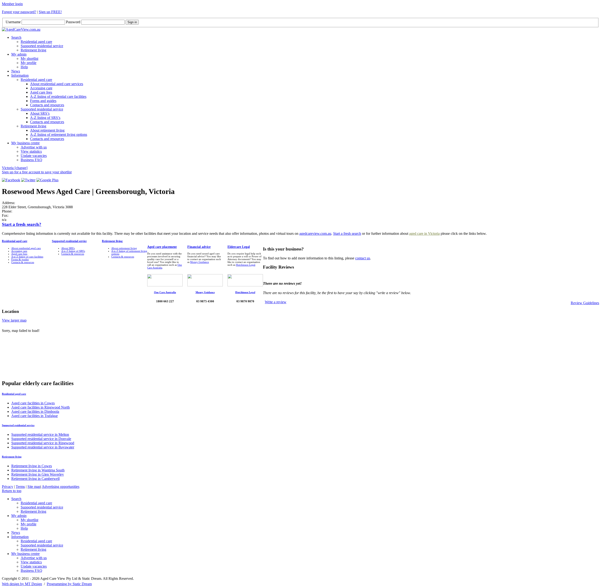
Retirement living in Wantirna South (38, 470)
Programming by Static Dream (69, 584)
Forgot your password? (19, 12)
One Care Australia (165, 292)
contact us (362, 258)
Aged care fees (41, 92)
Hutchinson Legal (245, 264)
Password (73, 22)
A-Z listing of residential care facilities (58, 97)
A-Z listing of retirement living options (58, 135)
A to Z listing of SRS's (73, 251)
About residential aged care (26, 248)
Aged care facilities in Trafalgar (34, 416)
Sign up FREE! (50, 12)
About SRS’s (40, 113)
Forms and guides (43, 101)
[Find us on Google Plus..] (47, 180)
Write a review (275, 302)
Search (16, 37)
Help (24, 67)
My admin (19, 54)
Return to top (11, 491)
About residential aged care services (56, 84)
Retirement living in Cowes (31, 466)
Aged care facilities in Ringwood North (40, 407)
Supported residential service (42, 46)
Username (13, 22)
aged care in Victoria (424, 233)
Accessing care (41, 88)
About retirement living (47, 130)
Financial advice (199, 247)
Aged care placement (162, 247)
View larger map (14, 320)
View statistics (31, 151)
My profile (28, 63)
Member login (12, 4)
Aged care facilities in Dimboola (35, 411)
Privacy (7, 487)
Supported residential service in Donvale (41, 439)
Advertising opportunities (60, 487)
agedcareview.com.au (315, 233)
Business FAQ (31, 160)
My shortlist (29, 59)
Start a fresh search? (21, 224)
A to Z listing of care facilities (27, 256)
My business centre (25, 143)
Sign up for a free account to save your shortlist (37, 172)
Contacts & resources (22, 262)
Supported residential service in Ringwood (42, 443)
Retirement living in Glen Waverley (37, 474)
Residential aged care (36, 42)
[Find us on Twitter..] (28, 180)
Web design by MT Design (22, 584)
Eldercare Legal (238, 247)
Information (20, 75)
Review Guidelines (585, 303)
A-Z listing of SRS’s (45, 118)
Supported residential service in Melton (40, 434)
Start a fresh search (347, 233)
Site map (33, 487)
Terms (20, 487)
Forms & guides (20, 259)
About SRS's (68, 248)
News (15, 71)
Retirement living (33, 50)
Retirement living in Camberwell (35, 479)
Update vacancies (34, 156)
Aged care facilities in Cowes (33, 403)
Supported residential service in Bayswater (42, 447)
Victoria (14, 168)
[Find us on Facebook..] (11, 180)
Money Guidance (199, 262)
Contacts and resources (47, 105)
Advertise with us (34, 147)
